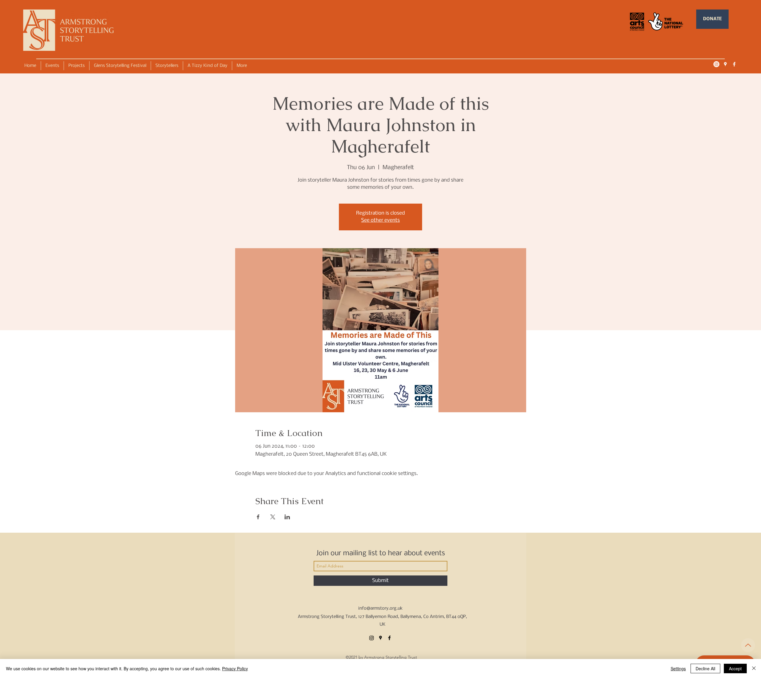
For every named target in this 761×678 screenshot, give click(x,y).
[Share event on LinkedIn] (287, 517)
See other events (380, 220)
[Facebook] (734, 64)
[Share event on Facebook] (258, 517)
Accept (735, 668)
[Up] (748, 645)
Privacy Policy (235, 668)
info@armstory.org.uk (380, 608)
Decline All (705, 668)
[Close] (753, 668)
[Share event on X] (273, 517)
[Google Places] (725, 64)
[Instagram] (716, 64)
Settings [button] (678, 668)
